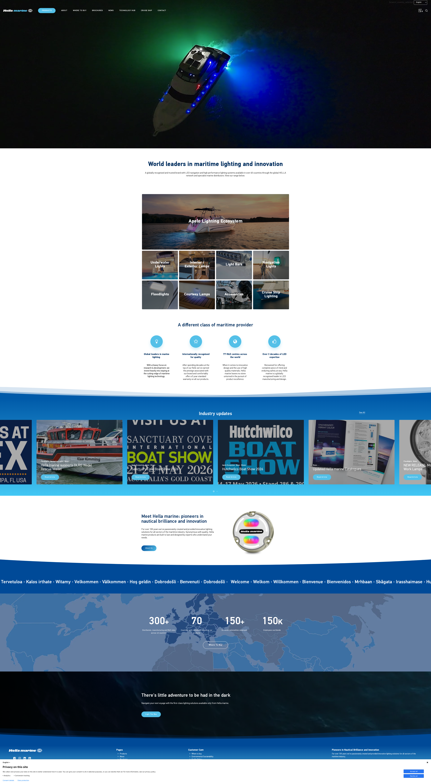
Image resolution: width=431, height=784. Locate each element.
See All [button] (362, 413)
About (122, 757)
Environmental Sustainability (202, 757)
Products (123, 754)
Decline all (413, 776)
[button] (148, 548)
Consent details (8, 780)
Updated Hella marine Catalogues (337, 469)
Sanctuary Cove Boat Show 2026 (155, 469)
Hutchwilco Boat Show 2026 (242, 469)
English (6, 762)
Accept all (413, 771)
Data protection (23, 780)
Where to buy (197, 754)
